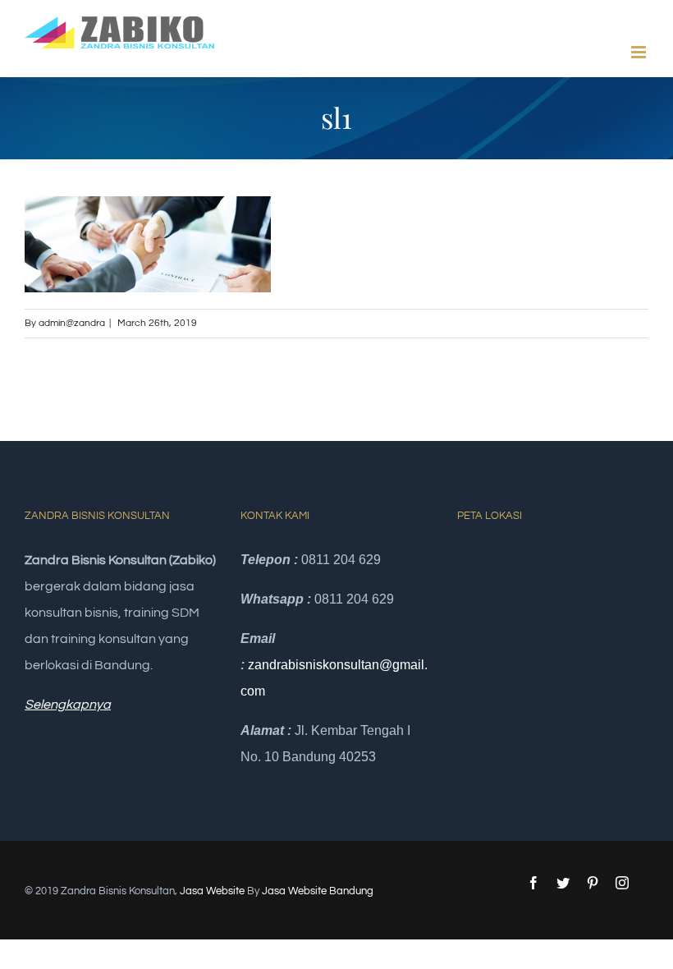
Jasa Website (212, 891)
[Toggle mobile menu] (639, 52)
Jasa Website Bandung (317, 891)
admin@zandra (72, 323)
